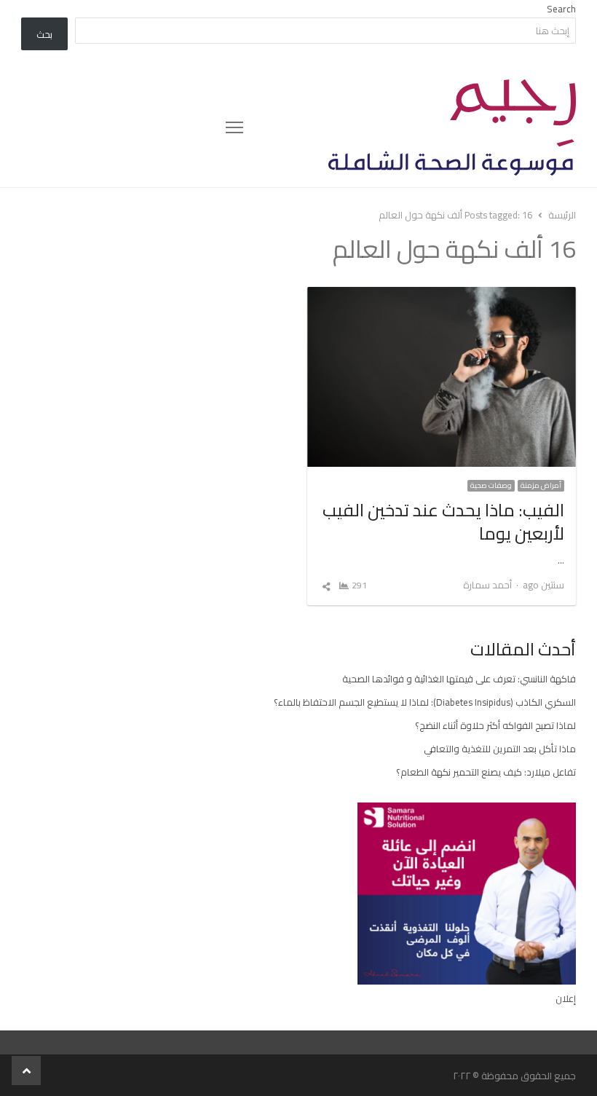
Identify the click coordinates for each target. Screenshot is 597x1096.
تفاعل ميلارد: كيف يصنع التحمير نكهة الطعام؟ (486, 772)
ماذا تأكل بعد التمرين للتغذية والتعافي (500, 748)
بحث (44, 34)
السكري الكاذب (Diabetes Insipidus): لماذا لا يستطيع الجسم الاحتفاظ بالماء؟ (425, 702)
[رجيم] (410, 127)
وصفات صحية (491, 486)
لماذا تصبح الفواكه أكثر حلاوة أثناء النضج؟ (495, 725)
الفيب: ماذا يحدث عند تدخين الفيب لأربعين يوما (443, 522)
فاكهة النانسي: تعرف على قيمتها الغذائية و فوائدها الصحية (459, 678)
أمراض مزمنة (541, 486)
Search (561, 8)
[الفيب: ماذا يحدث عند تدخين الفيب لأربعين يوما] (441, 295)
